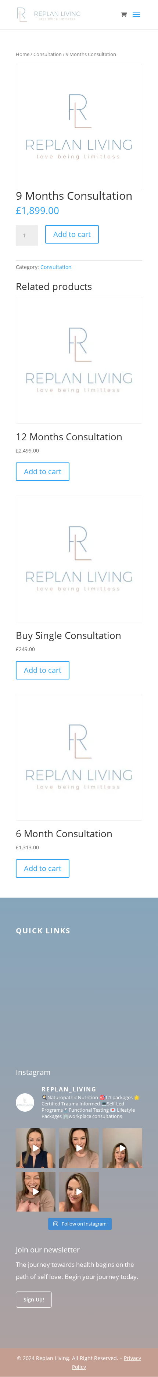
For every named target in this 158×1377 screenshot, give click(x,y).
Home (22, 54)
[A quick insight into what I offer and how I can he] (35, 1192)
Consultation (47, 54)
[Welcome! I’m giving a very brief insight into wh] (79, 1192)
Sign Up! (34, 1299)
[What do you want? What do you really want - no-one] (122, 1148)
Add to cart (72, 234)
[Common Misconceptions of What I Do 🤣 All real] (35, 1148)
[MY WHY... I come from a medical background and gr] (79, 1148)
